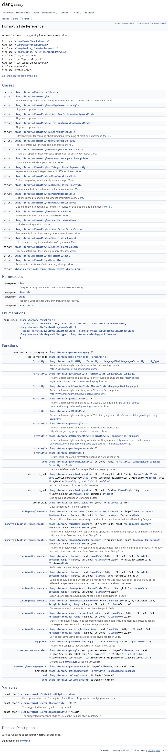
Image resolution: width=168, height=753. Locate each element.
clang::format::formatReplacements (70, 524)
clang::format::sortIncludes (66, 511)
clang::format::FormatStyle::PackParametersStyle (45, 202)
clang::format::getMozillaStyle (68, 398)
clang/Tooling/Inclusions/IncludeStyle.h (40, 52)
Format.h (25, 740)
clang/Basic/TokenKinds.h (31, 44)
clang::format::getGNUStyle (66, 423)
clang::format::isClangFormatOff (69, 679)
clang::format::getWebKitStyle (68, 411)
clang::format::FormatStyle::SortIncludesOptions (45, 220)
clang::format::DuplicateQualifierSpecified (106, 330)
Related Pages (23, 12)
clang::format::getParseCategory (69, 352)
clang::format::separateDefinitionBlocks (74, 613)
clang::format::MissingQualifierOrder (93, 334)
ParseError (97, 357)
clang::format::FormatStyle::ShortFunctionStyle (45, 132)
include (5, 19)
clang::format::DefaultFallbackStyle (44, 712)
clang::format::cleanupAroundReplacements (75, 540)
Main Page (8, 12)
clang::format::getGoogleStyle (68, 373)
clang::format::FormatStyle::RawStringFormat (43, 211)
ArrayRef (147, 511)
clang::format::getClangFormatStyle (71, 448)
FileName (100, 515)
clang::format (27, 305)
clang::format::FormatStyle (32, 96)
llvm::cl (73, 698)
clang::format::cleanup (63, 588)
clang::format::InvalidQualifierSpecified (48, 330)
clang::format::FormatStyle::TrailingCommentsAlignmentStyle (53, 123)
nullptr (151, 477)
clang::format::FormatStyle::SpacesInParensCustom (46, 247)
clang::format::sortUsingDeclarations (72, 629)
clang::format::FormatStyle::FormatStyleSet (42, 255)
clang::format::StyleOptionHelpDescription (48, 694)
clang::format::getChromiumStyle (69, 386)
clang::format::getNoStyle (65, 453)
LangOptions (40, 641)
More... (65, 35)
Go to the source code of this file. (20, 75)
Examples (89, 12)
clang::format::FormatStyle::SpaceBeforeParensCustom (48, 229)
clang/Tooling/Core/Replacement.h (36, 48)
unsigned (113, 515)
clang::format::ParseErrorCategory (36, 92)
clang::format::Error (74, 323)
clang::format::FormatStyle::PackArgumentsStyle (45, 194)
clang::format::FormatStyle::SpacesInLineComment (45, 238)
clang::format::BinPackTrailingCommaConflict (48, 327)
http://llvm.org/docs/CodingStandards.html (73, 368)
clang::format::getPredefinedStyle (70, 461)
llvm (21, 283)
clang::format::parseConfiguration (70, 474)
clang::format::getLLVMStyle (66, 361)
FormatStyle (28, 100)
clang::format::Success (36, 323)
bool (44, 461)
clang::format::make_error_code (68, 357)
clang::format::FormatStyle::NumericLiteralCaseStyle (48, 185)
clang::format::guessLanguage (67, 666)
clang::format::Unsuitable (107, 323)
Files (76, 12)
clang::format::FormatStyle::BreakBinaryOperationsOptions (51, 158)
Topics (36, 12)
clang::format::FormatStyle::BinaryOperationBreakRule (49, 149)
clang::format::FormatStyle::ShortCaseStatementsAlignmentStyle (55, 114)
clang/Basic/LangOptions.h (31, 41)
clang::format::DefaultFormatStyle (42, 703)
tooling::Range (58, 515)
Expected (9, 524)
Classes (64, 12)
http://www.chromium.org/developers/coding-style (78, 393)
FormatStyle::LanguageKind (103, 361)
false (85, 477)
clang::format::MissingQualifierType (43, 334)
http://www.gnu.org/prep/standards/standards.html (78, 431)
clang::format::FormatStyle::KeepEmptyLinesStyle (45, 176)
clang (15, 19)
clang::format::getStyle (64, 650)
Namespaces (48, 12)
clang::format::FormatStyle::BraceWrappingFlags (45, 140)
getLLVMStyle (139, 641)
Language (126, 361)
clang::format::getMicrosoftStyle (70, 436)
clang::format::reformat (64, 556)
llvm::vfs (24, 292)
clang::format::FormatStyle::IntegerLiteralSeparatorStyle (51, 167)
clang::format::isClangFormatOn (68, 675)
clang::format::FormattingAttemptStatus (39, 260)
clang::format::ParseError (36, 320)
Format (25, 19)
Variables (163, 23)
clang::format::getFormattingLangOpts (72, 641)
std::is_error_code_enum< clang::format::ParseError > (49, 269)
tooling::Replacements (33, 511)
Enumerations (141, 23)
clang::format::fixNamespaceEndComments (74, 600)
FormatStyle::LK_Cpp (145, 361)
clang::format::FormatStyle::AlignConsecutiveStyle (47, 105)
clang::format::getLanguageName (68, 671)
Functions (153, 23)
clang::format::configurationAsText (71, 502)
